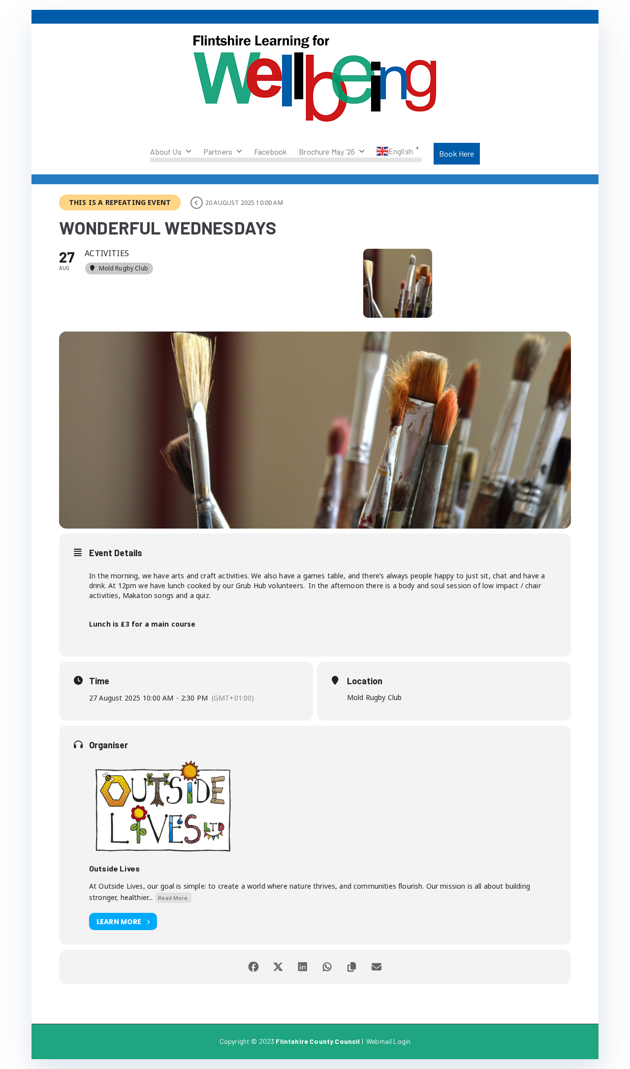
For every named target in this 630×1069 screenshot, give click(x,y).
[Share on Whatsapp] (327, 967)
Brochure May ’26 (327, 151)
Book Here (456, 153)
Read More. (173, 898)
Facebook (270, 151)
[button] (186, 151)
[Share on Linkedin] (302, 967)
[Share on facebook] (253, 967)
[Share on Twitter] (278, 967)
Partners (217, 151)
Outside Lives (114, 868)
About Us (165, 151)
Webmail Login (388, 1041)
